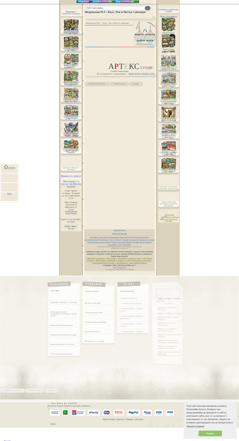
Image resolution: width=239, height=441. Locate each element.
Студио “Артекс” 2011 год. (71, 227)
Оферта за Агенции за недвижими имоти (167, 347)
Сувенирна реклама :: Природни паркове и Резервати (131, 332)
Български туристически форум (102, 237)
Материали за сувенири (94, 341)
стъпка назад (119, 84)
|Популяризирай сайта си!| (98, 242)
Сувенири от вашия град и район (168, 10)
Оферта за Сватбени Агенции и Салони (167, 330)
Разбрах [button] (210, 433)
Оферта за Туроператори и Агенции (170, 336)
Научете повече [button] (195, 426)
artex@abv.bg (71, 213)
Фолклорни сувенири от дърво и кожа (124, 258)
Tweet (9, 194)
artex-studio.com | (119, 268)
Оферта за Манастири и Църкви (168, 318)
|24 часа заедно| (146, 242)
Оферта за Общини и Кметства (167, 309)
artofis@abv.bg (71, 211)
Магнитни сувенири (96, 258)
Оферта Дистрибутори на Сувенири (169, 353)
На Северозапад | (91, 240)
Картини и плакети (92, 332)
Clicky (52, 424)
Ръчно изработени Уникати (61, 354)
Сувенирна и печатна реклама (131, 303)
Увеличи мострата (144, 44)
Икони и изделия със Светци (62, 344)
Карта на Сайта (119, 230)
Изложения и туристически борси (132, 263)
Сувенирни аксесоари (94, 313)
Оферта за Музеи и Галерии (170, 313)
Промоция (70, 12)
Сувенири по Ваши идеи (128, 298)
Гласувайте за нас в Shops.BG (119, 245)
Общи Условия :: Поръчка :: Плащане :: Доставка (123, 419)
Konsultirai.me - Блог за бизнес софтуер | (113, 240)
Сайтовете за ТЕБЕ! (131, 242)
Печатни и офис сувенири (95, 322)
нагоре (135, 84)
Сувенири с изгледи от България (63, 302)
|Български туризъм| (116, 242)
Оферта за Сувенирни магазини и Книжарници (168, 341)
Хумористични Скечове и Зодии (63, 335)
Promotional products (140, 237)
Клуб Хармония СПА (123, 237)
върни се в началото (97, 84)
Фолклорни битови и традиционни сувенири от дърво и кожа (63, 314)
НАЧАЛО (11, 168)
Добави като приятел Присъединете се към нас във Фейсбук (71, 180)
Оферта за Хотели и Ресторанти (167, 324)
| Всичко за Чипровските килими (142, 240)
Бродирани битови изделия (61, 325)
